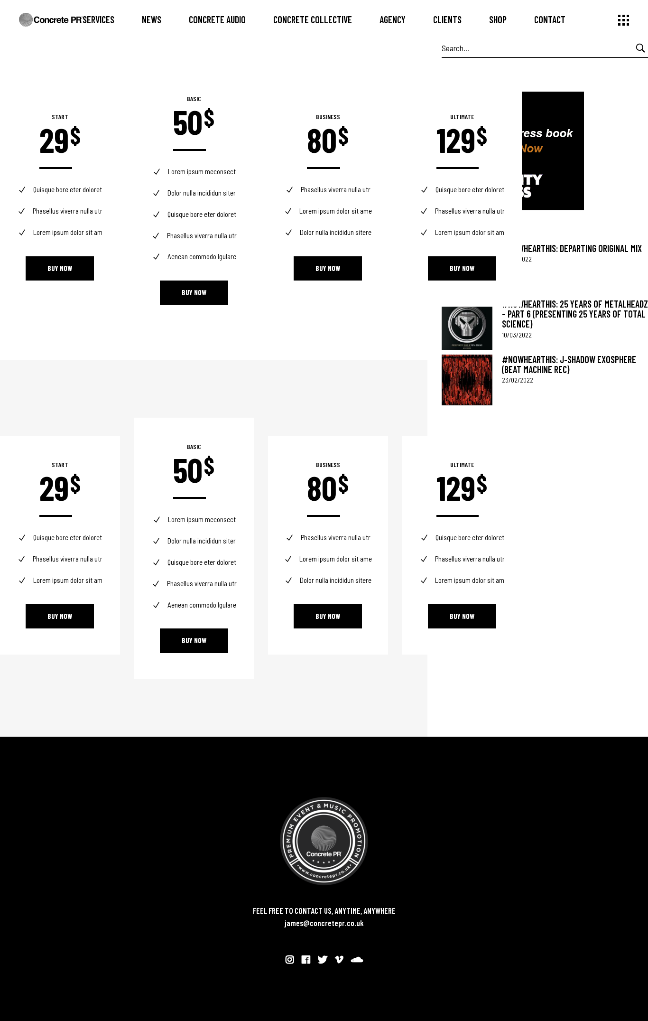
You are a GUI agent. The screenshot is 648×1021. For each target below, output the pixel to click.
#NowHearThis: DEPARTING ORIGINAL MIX (572, 248)
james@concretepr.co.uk (324, 922)
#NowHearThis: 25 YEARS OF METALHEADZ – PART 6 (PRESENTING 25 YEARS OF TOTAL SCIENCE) (575, 314)
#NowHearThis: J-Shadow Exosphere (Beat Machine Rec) (569, 364)
